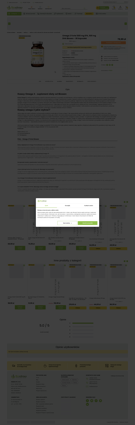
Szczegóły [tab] (67, 205)
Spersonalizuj (66, 223)
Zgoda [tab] (46, 205)
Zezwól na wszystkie (88, 223)
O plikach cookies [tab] (88, 205)
